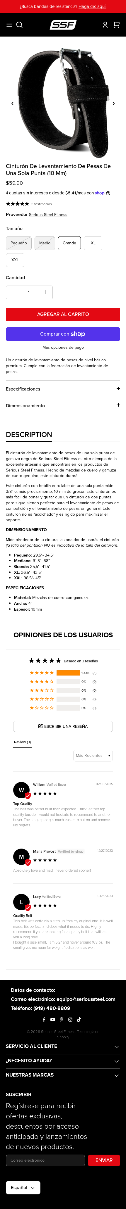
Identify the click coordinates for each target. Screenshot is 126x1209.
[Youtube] (52, 1019)
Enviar (104, 1160)
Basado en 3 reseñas (81, 661)
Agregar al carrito (63, 314)
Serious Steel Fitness (48, 215)
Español (19, 1187)
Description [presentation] (29, 434)
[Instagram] (70, 1019)
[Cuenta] (103, 24)
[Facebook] (44, 1019)
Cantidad (15, 277)
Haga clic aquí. (92, 6)
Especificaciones (23, 389)
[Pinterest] (61, 1019)
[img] (45, 794)
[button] (42, 673)
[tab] (29, 434)
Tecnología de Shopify (78, 1034)
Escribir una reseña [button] (66, 726)
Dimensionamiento (25, 405)
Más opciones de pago (63, 347)
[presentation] (12, 102)
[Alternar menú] (9, 24)
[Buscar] (22, 24)
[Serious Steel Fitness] (63, 24)
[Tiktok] (79, 1019)
